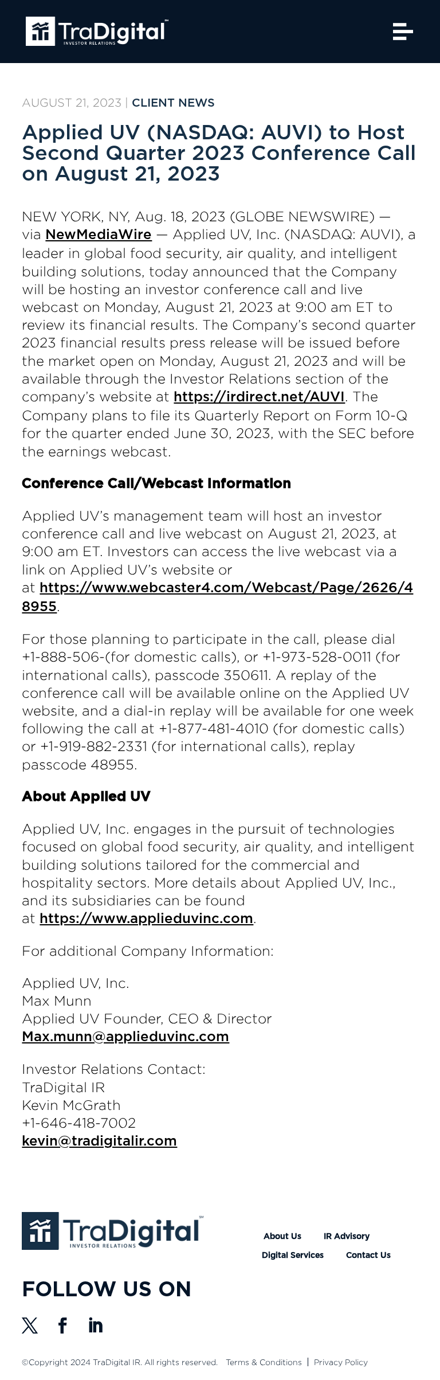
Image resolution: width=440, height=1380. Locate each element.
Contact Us (368, 1256)
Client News (173, 103)
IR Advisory (347, 1237)
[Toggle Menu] (403, 31)
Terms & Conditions (264, 1362)
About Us (282, 1237)
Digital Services (293, 1256)
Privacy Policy (341, 1362)
